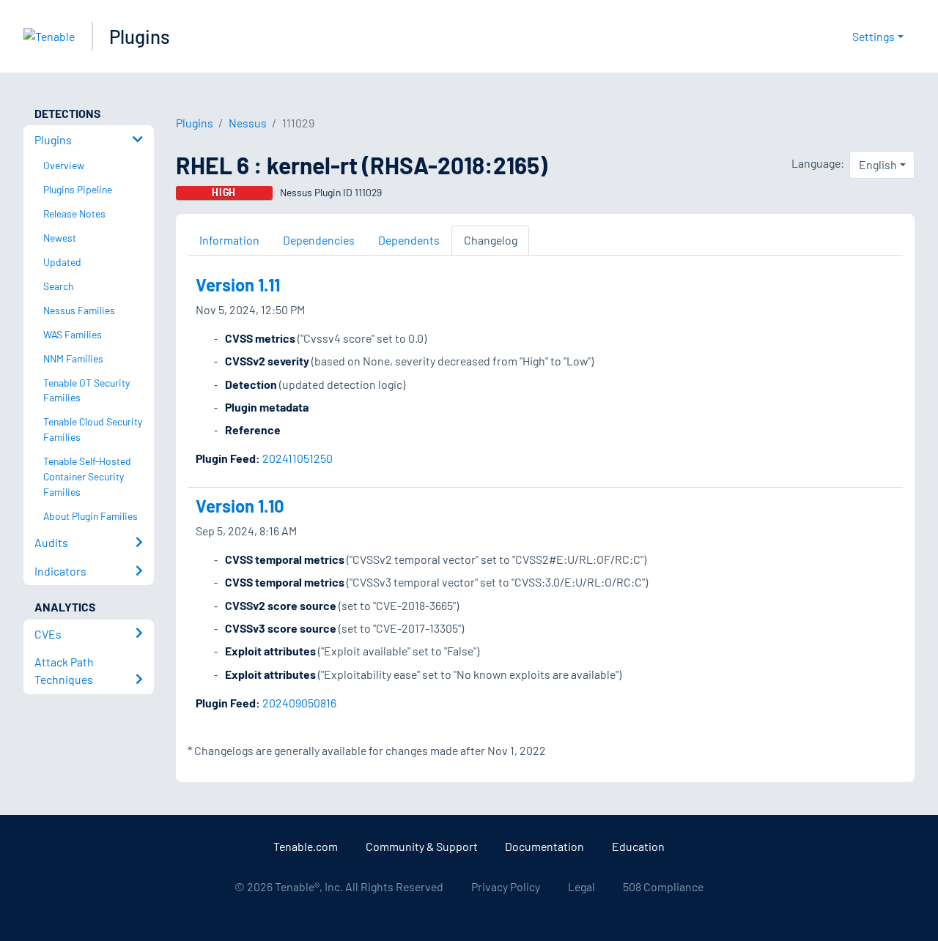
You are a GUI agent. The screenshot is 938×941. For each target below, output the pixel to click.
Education (638, 846)
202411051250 (297, 458)
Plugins (139, 36)
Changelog (490, 240)
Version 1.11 (238, 284)
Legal (581, 886)
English (878, 164)
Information (229, 240)
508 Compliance (663, 886)
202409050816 (299, 703)
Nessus (248, 123)
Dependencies (319, 240)
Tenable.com (305, 846)
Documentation (544, 846)
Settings (873, 36)
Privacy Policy (505, 886)
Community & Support (422, 846)
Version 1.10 (240, 505)
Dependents (409, 240)
